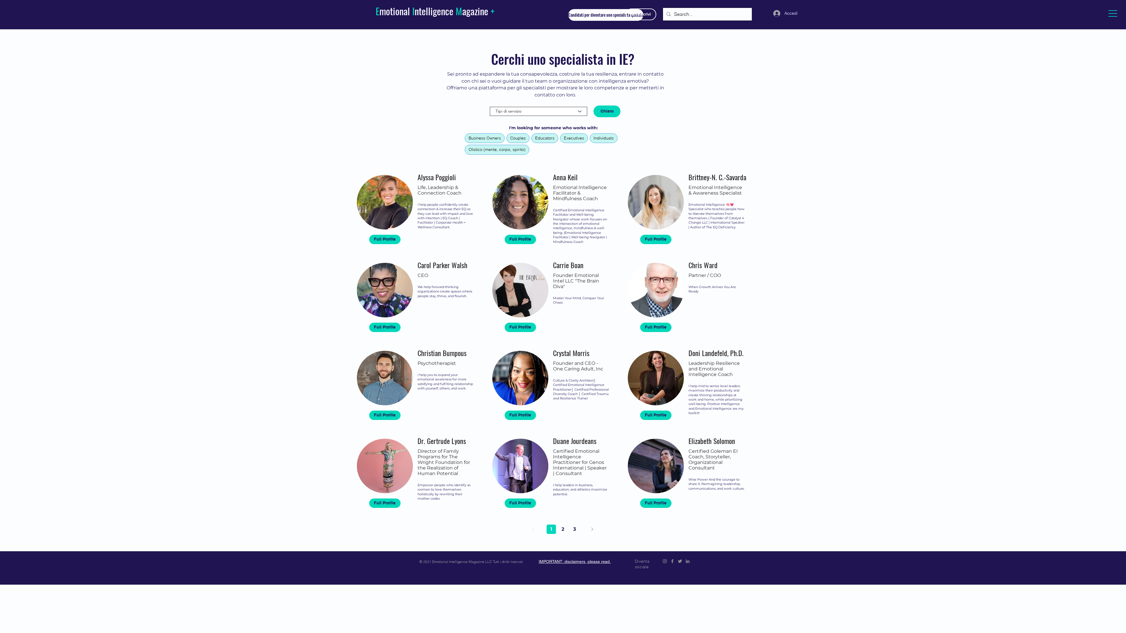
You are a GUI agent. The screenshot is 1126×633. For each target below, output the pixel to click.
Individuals (603, 138)
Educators (544, 138)
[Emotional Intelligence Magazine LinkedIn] (687, 561)
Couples (518, 138)
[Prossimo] (592, 529)
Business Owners (485, 138)
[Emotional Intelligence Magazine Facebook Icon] (672, 561)
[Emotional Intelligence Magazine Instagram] (664, 561)
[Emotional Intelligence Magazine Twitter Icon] (680, 561)
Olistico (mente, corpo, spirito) (497, 149)
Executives (574, 138)
